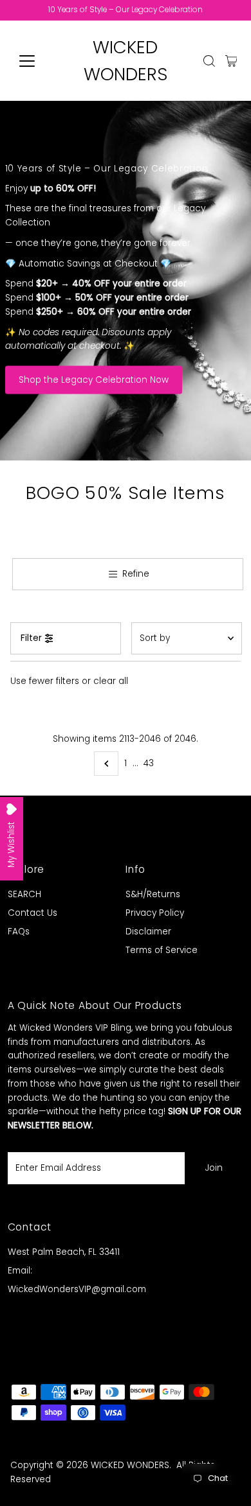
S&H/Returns (153, 894)
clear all (110, 681)
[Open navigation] (37, 61)
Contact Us (32, 913)
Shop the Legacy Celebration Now (94, 380)
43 (149, 763)
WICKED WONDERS (130, 1465)
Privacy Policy (155, 913)
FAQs (19, 931)
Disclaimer (148, 931)
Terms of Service (162, 950)
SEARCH (24, 894)
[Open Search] (209, 61)
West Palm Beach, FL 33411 (64, 1252)
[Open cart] (231, 61)
